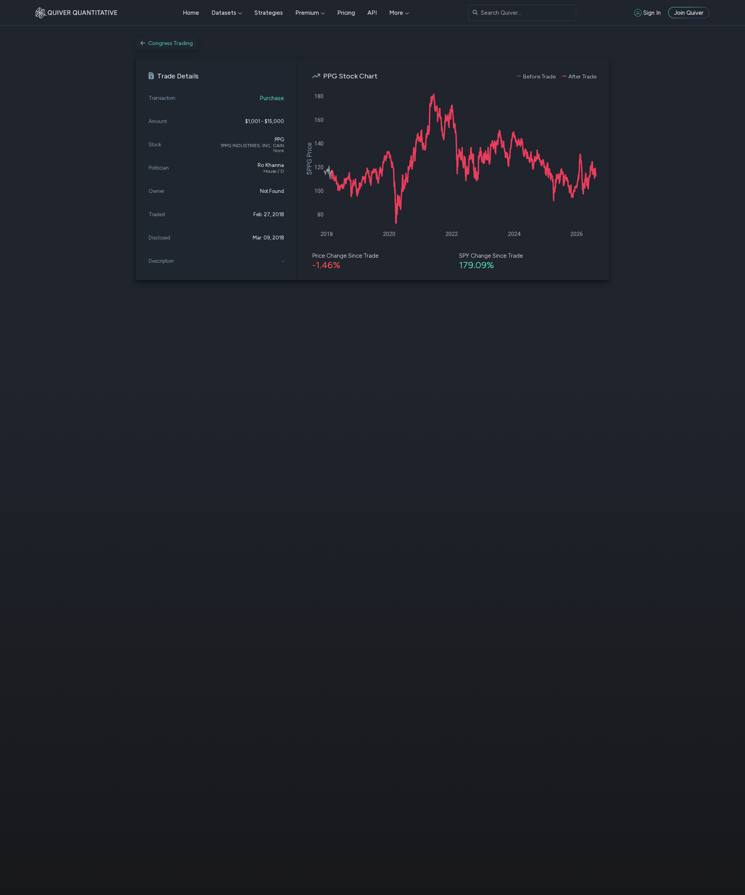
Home (191, 12)
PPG (279, 139)
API (372, 12)
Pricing (346, 12)
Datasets (223, 12)
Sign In (652, 12)
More (396, 12)
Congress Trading (170, 43)
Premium (307, 12)
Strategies (269, 12)
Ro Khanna (271, 165)
